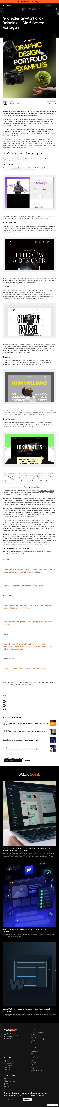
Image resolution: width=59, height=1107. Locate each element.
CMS (42, 168)
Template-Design (17, 168)
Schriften (42, 528)
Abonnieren (27, 760)
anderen (5, 684)
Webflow (38, 512)
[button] (54, 5)
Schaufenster (35, 123)
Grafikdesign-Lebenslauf (46, 490)
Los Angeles (18, 426)
